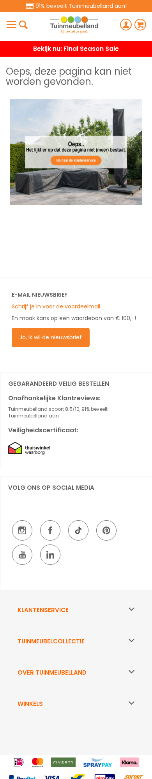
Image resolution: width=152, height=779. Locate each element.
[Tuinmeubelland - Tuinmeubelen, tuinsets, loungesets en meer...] (74, 25)
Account (126, 24)
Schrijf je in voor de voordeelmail (56, 306)
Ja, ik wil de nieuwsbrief (50, 337)
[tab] (76, 610)
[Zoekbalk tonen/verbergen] (23, 24)
